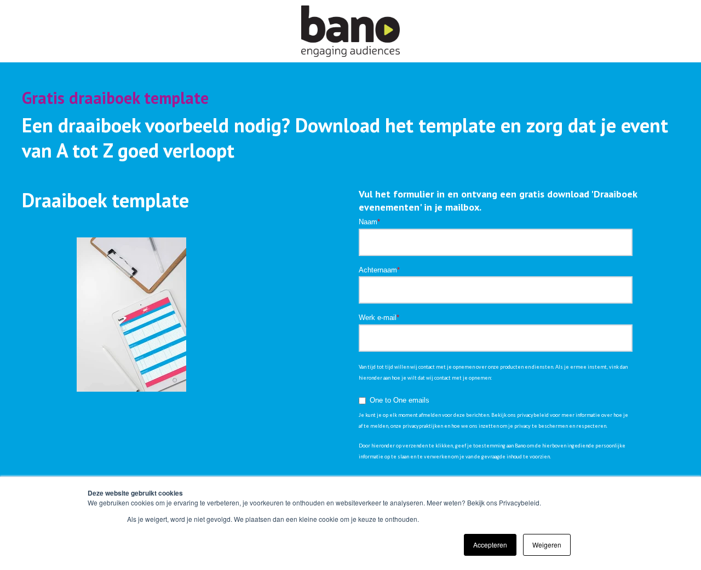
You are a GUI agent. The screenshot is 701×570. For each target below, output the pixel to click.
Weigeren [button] (546, 544)
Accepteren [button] (490, 544)
